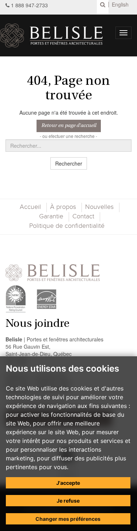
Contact (83, 216)
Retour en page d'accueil (68, 125)
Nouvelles (99, 207)
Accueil (30, 207)
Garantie (51, 216)
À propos (63, 207)
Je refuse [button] (68, 501)
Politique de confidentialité (66, 226)
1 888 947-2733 (29, 5)
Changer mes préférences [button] (67, 519)
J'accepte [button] (68, 483)
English (120, 4)
